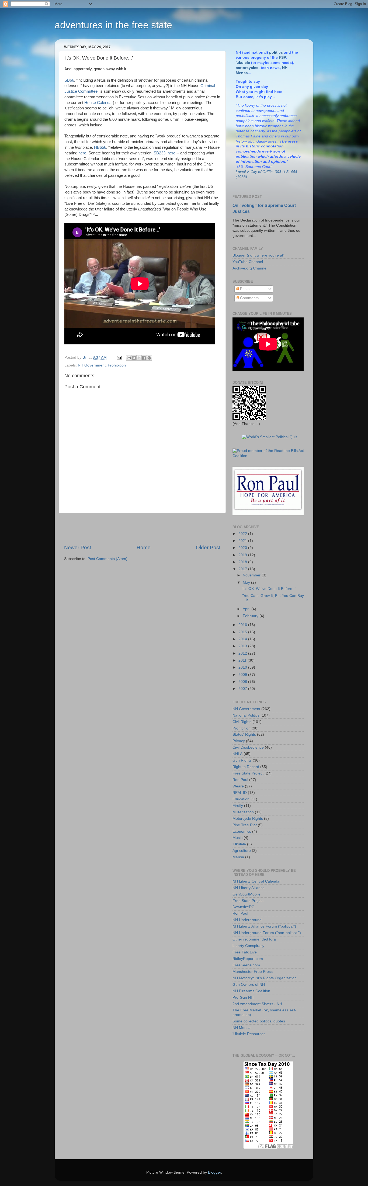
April (247, 609)
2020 (243, 548)
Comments (249, 298)
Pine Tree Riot (244, 825)
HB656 (100, 147)
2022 (243, 534)
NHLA (237, 754)
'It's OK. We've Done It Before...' (269, 589)
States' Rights (244, 734)
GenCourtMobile (246, 894)
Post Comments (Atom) (107, 559)
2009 (243, 675)
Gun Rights (242, 760)
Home (144, 547)
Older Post (208, 547)
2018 (243, 562)
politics (276, 52)
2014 (243, 639)
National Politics (245, 715)
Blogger (214, 1172)
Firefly (237, 806)
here (82, 153)
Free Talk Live (244, 952)
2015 (243, 632)
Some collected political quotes (258, 1021)
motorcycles (247, 68)
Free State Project (247, 773)
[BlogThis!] (134, 358)
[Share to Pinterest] (149, 358)
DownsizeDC (243, 907)
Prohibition (117, 365)
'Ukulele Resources (248, 1034)
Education (240, 799)
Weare (238, 786)
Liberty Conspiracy (248, 946)
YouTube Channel (247, 262)
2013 (243, 646)
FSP (282, 58)
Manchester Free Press (252, 972)
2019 (243, 555)
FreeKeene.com (246, 965)
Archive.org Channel (249, 268)
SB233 (159, 153)
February (251, 616)
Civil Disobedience (248, 747)
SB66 (69, 80)
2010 (243, 667)
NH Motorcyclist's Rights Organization (264, 978)
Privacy (238, 741)
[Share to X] (139, 358)
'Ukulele (239, 844)
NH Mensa (241, 1028)
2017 (243, 569)
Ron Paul (240, 780)
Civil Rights (241, 722)
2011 (243, 660)
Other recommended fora (254, 939)
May (247, 582)
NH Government (92, 365)
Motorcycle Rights (247, 819)
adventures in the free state (113, 24)
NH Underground (247, 920)
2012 (243, 653)
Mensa (238, 857)
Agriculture (241, 851)
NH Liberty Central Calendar (256, 881)
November (252, 575)
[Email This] (128, 358)
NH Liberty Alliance (248, 888)
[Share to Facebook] (144, 358)
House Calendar (98, 103)
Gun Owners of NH (248, 985)
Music (237, 838)
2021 (243, 541)
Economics (241, 831)
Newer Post (77, 547)
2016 (243, 625)
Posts (244, 289)
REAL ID (239, 793)
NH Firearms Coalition (251, 991)
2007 (243, 689)
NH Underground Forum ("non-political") (266, 933)
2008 (243, 682)
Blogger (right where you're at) (258, 255)
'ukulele (243, 63)
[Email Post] (119, 357)
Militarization (243, 812)
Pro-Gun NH (243, 997)
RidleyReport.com (247, 959)
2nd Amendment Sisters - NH (257, 1004)
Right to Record (245, 767)
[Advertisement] (142, 529)
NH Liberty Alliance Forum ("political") (264, 926)
